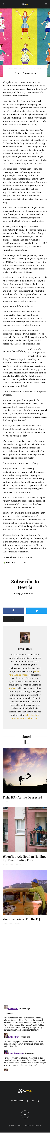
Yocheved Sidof (8, 864)
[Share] (13, 611)
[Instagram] (38, 1101)
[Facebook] (27, 1101)
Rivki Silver (13, 68)
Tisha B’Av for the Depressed (22, 797)
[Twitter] (33, 1101)
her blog (13, 688)
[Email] (13, 619)
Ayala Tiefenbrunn (9, 802)
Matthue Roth (7, 924)
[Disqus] (25, 964)
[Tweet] (36, 611)
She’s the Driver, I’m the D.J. (22, 919)
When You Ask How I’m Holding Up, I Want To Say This (24, 858)
